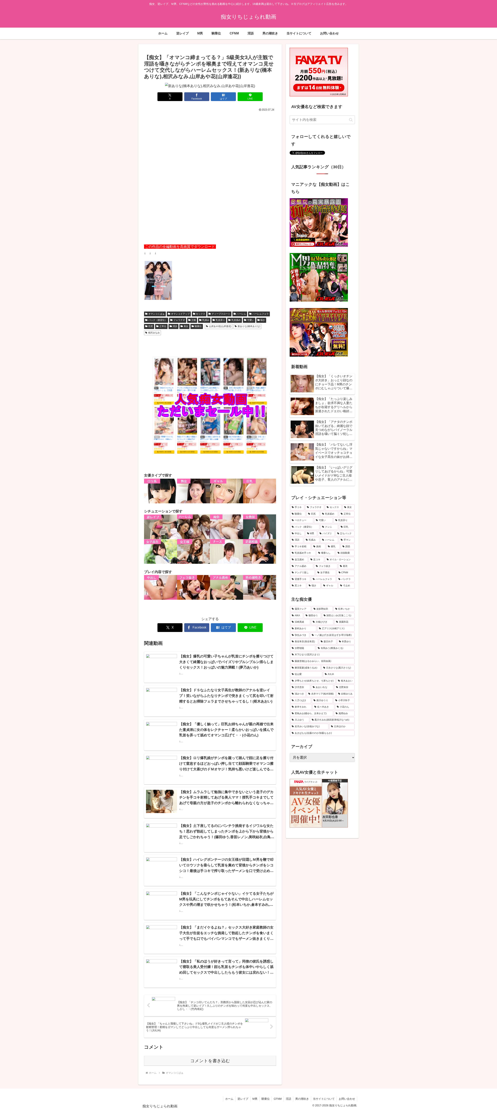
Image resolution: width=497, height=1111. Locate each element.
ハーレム (241, 313)
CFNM (278, 1098)
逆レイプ (242, 1098)
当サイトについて (324, 1098)
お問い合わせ (347, 1098)
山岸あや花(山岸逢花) (220, 326)
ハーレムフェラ (260, 313)
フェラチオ (179, 320)
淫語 (175, 326)
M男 (254, 1098)
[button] (351, 120)
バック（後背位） (157, 320)
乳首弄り (220, 320)
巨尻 (150, 326)
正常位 (162, 326)
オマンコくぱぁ (156, 313)
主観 (193, 320)
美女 (186, 326)
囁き (262, 320)
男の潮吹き (302, 1098)
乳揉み (205, 320)
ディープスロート (221, 313)
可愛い (250, 320)
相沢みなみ (154, 332)
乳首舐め (236, 320)
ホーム (229, 1098)
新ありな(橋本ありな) (249, 326)
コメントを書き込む (210, 1060)
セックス (200, 313)
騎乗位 (198, 326)
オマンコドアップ (180, 313)
